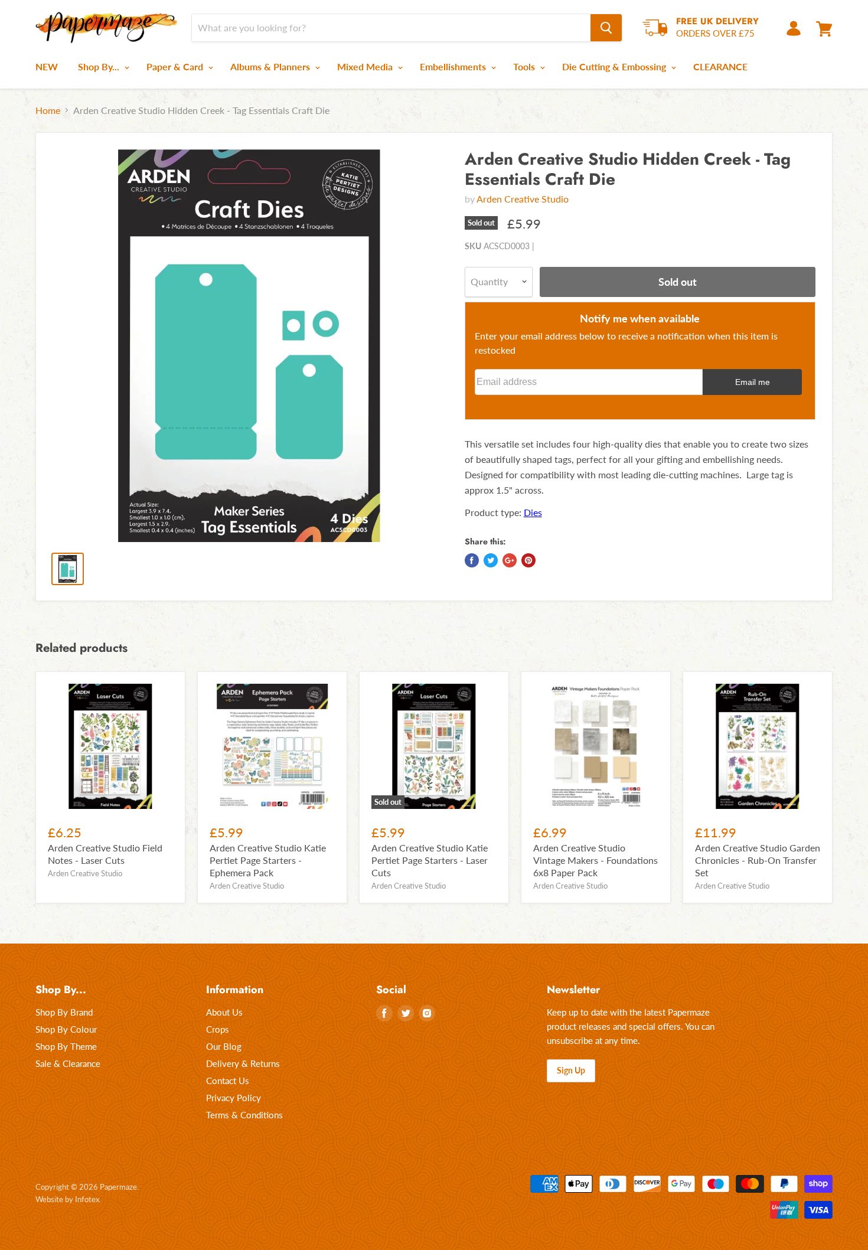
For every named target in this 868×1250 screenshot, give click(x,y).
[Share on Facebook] (472, 560)
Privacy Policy (233, 1097)
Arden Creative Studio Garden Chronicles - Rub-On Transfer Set (757, 860)
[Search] (606, 27)
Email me (752, 382)
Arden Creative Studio (523, 198)
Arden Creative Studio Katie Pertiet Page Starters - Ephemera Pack (268, 860)
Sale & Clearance (67, 1063)
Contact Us (227, 1080)
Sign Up (571, 1070)
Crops (217, 1029)
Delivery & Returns (243, 1063)
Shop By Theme (66, 1046)
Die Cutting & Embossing (615, 66)
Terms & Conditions (244, 1114)
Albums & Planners (271, 66)
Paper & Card (175, 66)
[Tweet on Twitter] (491, 560)
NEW (46, 66)
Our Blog (224, 1046)
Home (47, 110)
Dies (533, 512)
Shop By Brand (64, 1012)
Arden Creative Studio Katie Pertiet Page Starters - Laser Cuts (429, 860)
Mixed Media (366, 66)
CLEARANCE (720, 66)
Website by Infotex (67, 1199)
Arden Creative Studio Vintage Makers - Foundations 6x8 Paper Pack (595, 860)
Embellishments (454, 66)
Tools (525, 66)
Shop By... (100, 66)
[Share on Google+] (509, 560)
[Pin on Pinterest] (528, 560)
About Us (224, 1012)
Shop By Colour (66, 1029)
